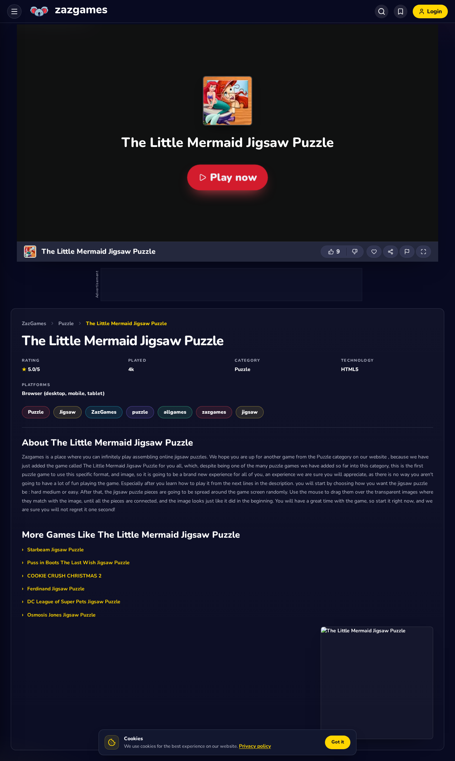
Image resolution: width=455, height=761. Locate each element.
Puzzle (66, 323)
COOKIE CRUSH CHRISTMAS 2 (64, 575)
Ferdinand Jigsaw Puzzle (56, 588)
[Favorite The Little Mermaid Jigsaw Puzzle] (374, 252)
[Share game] (390, 252)
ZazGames (34, 323)
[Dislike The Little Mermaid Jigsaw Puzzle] (355, 252)
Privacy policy (255, 746)
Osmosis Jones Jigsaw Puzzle (61, 615)
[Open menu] (14, 11)
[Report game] (407, 252)
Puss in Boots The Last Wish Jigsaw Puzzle (78, 562)
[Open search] (381, 11)
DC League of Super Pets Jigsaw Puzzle (73, 601)
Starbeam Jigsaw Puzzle (55, 549)
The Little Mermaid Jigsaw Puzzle (126, 323)
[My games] (400, 11)
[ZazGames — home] (68, 11)
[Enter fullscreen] (423, 252)
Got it (337, 742)
